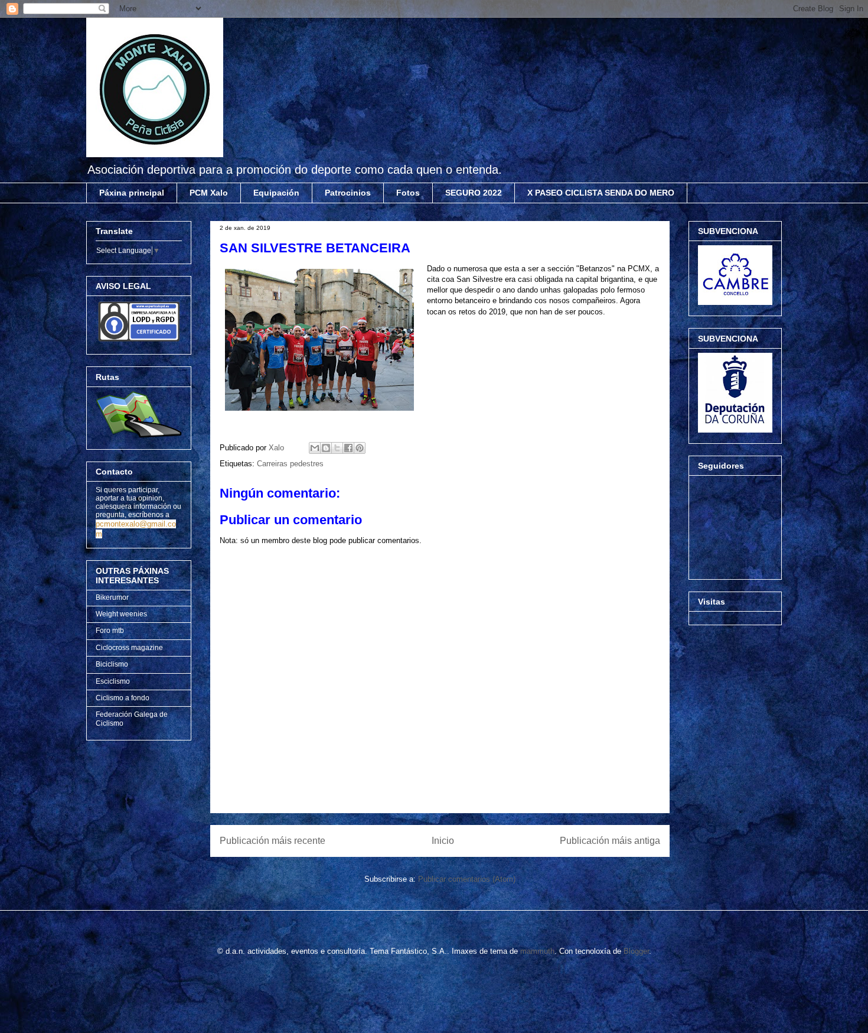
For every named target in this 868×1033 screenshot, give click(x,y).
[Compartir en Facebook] (348, 448)
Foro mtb (110, 630)
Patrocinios (348, 192)
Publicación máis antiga (610, 841)
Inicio (443, 841)
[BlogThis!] (326, 448)
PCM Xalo (209, 192)
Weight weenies (121, 614)
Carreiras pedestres (290, 463)
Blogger (636, 951)
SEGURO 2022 (473, 192)
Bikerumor (112, 597)
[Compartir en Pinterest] (360, 448)
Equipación (276, 192)
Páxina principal (131, 192)
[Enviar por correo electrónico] (315, 448)
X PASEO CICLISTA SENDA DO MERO (600, 192)
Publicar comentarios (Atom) (466, 879)
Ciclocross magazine (129, 648)
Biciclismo (112, 664)
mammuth (537, 951)
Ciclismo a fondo (122, 698)
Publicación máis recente (272, 841)
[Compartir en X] (337, 448)
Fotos (408, 192)
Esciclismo (113, 681)
